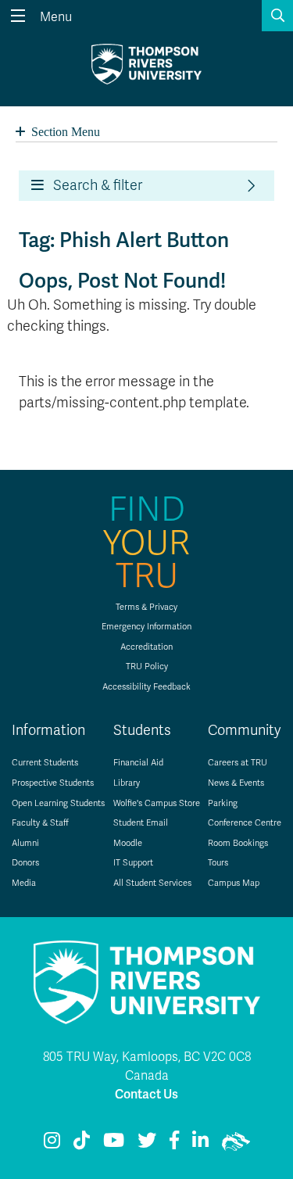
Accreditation (146, 647)
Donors (25, 863)
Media (24, 883)
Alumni (25, 843)
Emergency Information (146, 627)
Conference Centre (244, 823)
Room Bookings (238, 843)
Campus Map (233, 883)
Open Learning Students (58, 803)
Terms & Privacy (146, 607)
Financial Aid (138, 763)
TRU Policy (147, 666)
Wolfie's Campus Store (156, 803)
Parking (223, 803)
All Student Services (152, 883)
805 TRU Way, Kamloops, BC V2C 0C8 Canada (147, 1066)
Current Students (45, 763)
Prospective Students (53, 783)
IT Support (133, 863)
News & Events (236, 783)
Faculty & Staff (40, 823)
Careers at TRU (237, 763)
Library (126, 783)
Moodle (127, 843)
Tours (218, 863)
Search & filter (93, 185)
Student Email (140, 823)
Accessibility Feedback (146, 687)
